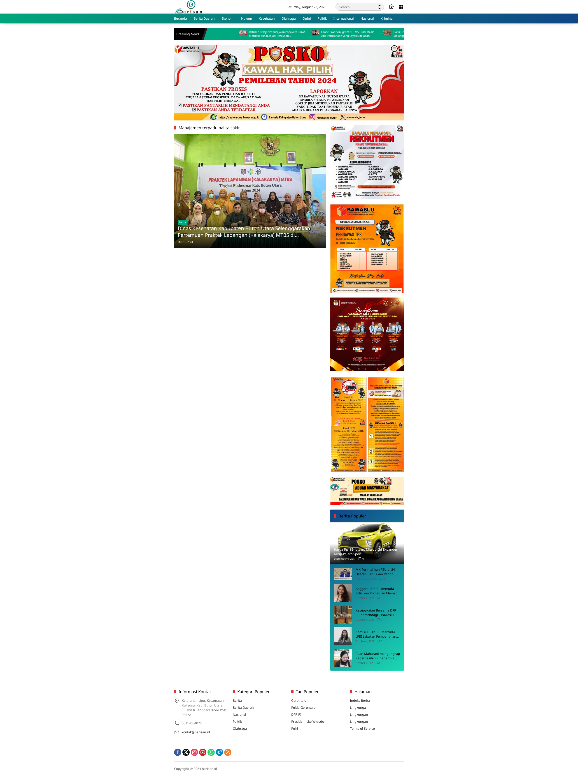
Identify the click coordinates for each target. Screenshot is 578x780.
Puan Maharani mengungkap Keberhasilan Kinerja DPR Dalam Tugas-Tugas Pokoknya (378, 655)
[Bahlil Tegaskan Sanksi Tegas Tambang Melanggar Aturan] (350, 34)
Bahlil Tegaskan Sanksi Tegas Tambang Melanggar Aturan (380, 34)
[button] (379, 7)
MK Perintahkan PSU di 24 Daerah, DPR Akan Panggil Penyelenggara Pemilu (375, 571)
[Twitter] (186, 752)
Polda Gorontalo (303, 707)
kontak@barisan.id (196, 732)
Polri (294, 728)
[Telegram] (219, 752)
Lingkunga (358, 707)
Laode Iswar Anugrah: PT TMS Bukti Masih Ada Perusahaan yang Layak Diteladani (310, 34)
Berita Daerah (243, 707)
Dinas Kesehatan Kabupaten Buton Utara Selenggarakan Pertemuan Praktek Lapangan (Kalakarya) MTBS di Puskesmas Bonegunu (244, 232)
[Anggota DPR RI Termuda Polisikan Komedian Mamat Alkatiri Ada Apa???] (343, 593)
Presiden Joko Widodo (307, 721)
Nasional (239, 714)
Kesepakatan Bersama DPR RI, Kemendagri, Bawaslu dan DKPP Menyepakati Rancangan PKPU (376, 612)
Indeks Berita (360, 700)
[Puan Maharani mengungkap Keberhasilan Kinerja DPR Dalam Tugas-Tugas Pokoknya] (343, 658)
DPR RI (296, 714)
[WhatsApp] (211, 752)
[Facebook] (177, 752)
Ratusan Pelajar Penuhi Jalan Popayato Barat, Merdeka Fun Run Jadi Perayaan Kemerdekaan (240, 34)
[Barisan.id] (188, 6)
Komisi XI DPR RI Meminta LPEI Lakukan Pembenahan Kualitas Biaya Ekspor (376, 634)
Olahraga (240, 728)
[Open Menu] (401, 6)
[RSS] (227, 752)
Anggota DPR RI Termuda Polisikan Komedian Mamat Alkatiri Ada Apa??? (376, 590)
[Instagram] (194, 752)
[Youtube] (202, 752)
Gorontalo (298, 700)
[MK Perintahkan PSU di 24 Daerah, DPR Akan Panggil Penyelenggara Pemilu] (343, 574)
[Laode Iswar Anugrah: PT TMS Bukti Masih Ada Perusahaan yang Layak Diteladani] (278, 34)
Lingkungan (359, 714)
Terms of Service (362, 728)
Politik (237, 721)
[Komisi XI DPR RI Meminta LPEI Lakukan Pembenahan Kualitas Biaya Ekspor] (343, 636)
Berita (182, 222)
